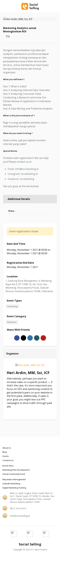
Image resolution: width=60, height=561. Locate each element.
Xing (36, 338)
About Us (6, 447)
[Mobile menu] (55, 6)
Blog (4, 452)
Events (5, 456)
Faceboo (10, 411)
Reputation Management (14, 479)
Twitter (23, 338)
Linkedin (30, 338)
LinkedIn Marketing (11, 483)
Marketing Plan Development (16, 469)
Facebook (17, 338)
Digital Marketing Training (14, 487)
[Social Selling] (30, 6)
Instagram (16, 411)
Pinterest (43, 338)
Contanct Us (8, 460)
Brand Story (8, 465)
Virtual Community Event (13, 474)
